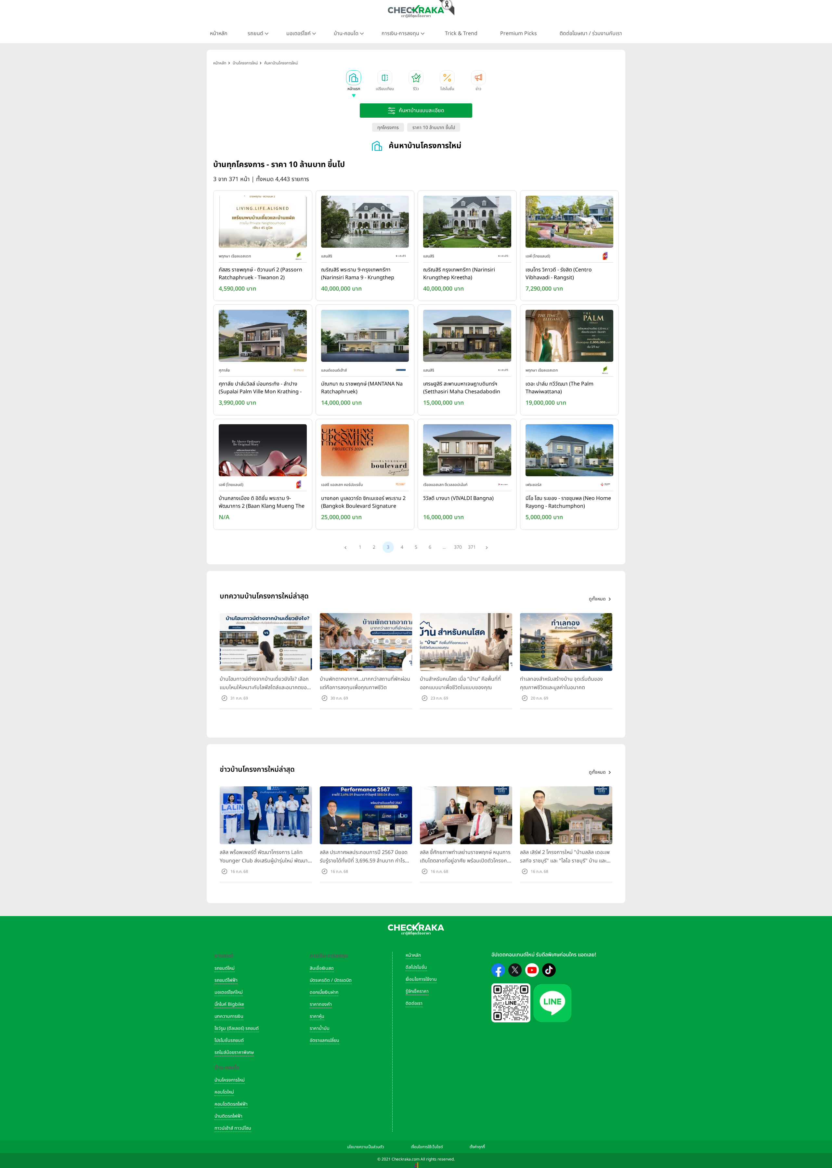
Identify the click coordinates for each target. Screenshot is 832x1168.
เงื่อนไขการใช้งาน (421, 979)
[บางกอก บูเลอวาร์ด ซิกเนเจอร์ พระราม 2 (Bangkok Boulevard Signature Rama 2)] (365, 451)
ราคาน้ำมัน (320, 1028)
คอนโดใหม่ (224, 1092)
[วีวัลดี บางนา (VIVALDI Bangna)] (467, 451)
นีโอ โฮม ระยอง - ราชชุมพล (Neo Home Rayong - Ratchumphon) (568, 502)
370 (458, 547)
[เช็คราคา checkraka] (416, 11)
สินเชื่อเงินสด (322, 968)
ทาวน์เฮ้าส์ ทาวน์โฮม (232, 1128)
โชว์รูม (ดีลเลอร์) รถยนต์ (236, 1028)
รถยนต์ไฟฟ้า (226, 980)
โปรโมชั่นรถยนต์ (229, 1040)
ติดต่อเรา (414, 1003)
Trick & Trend (461, 33)
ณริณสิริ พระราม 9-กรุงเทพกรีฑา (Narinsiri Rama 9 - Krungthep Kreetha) (357, 274)
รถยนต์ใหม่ (224, 968)
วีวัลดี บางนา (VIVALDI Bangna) (458, 498)
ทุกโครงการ (388, 127)
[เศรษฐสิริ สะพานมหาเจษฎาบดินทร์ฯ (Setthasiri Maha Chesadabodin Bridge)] (467, 337)
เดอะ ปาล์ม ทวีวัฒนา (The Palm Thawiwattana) (559, 388)
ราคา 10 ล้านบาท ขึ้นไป (433, 127)
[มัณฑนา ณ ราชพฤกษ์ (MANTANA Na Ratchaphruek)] (365, 337)
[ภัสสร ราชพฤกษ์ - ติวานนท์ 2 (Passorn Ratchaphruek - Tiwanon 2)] (263, 223)
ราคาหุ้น (317, 1016)
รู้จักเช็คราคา (417, 991)
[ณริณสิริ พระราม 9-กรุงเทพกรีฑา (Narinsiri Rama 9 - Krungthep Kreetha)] (365, 223)
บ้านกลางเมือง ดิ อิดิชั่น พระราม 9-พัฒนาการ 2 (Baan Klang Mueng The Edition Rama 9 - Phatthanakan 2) (262, 502)
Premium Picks (518, 33)
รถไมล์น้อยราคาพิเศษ (234, 1052)
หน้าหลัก (219, 33)
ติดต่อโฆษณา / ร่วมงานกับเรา (591, 33)
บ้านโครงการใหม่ (229, 1080)
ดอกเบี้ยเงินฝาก (324, 992)
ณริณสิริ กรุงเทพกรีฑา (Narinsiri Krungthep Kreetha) (459, 274)
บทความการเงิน (228, 1016)
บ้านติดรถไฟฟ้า (228, 1116)
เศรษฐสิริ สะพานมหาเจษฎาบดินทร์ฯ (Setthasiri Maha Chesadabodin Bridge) (461, 388)
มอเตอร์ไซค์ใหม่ (228, 992)
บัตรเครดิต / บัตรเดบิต (331, 980)
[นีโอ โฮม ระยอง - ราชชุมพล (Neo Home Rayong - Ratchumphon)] (570, 451)
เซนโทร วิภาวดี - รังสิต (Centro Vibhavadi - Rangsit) (559, 274)
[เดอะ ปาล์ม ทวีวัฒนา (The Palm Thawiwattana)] (570, 337)
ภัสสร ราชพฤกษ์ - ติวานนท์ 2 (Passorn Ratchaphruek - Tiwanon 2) (260, 274)
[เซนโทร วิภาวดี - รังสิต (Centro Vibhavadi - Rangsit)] (570, 223)
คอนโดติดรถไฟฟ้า (231, 1104)
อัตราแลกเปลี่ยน (324, 1040)
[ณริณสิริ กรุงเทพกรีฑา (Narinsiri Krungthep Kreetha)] (467, 223)
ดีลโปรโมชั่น (416, 967)
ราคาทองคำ (321, 1004)
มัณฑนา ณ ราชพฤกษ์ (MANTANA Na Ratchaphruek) (362, 388)
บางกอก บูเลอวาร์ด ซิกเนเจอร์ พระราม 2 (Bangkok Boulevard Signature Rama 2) (363, 502)
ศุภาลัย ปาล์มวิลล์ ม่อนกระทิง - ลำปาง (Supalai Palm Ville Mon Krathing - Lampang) (260, 388)
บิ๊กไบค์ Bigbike (229, 1004)
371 (472, 547)
